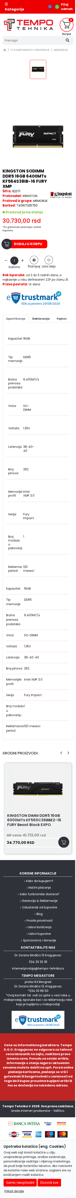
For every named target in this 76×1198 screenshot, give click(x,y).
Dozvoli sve (49, 1182)
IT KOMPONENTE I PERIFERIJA (30, 50)
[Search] (67, 40)
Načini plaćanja (39, 887)
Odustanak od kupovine (39, 907)
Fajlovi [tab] (61, 319)
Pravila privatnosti (40, 920)
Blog (40, 914)
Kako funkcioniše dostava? (39, 894)
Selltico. (59, 1111)
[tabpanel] (38, 534)
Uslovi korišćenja (40, 927)
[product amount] (6, 260)
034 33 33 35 (38, 962)
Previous (61, 753)
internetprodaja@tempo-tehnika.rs (38, 968)
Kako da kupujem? (39, 881)
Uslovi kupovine (39, 934)
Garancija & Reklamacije (40, 901)
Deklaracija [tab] (41, 319)
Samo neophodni (20, 1182)
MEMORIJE (61, 50)
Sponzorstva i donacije (39, 940)
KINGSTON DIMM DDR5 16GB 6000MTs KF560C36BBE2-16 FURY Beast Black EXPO (34, 820)
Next (67, 753)
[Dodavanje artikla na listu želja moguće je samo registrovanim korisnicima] (49, 260)
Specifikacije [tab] (15, 319)
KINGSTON (30, 196)
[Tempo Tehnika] (28, 24)
